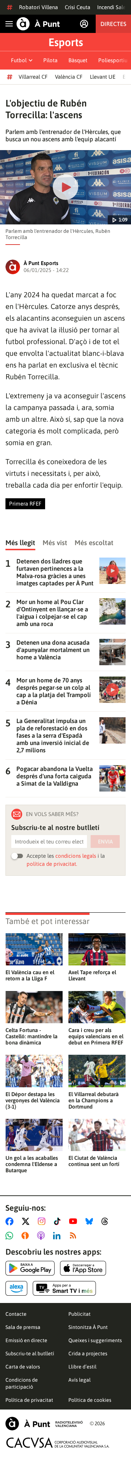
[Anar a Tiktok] (59, 1221)
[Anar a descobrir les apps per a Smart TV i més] (64, 1288)
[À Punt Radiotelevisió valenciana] (44, 1423)
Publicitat (79, 1314)
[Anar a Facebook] (10, 1221)
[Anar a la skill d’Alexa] (16, 1288)
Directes (113, 24)
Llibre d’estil (82, 1367)
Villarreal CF (33, 77)
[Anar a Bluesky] (91, 1221)
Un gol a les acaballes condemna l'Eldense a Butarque (31, 1164)
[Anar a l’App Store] (83, 1268)
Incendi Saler (112, 7)
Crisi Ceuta (77, 7)
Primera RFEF (25, 503)
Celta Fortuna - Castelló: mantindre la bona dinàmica (31, 1036)
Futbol (19, 60)
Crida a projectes (87, 1353)
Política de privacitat (29, 1400)
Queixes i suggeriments (95, 1340)
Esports (65, 42)
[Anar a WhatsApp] (10, 1235)
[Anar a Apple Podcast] (42, 1235)
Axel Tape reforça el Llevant (92, 975)
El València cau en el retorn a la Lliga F (29, 975)
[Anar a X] (27, 1221)
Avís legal (79, 1380)
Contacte (16, 1314)
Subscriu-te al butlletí (29, 1353)
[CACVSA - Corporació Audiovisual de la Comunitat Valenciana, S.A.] (57, 1442)
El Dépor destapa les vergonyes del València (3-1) (32, 1100)
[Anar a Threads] (107, 1221)
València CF (69, 77)
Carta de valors (22, 1367)
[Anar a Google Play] (30, 1268)
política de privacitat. (52, 864)
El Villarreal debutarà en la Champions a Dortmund (93, 1100)
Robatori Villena (38, 7)
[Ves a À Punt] (38, 23)
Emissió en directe (26, 1340)
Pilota (50, 60)
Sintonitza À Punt (88, 1327)
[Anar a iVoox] (26, 1235)
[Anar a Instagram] (43, 1221)
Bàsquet (77, 60)
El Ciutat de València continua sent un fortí (93, 1161)
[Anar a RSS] (74, 1235)
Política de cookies (89, 1400)
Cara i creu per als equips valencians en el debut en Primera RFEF (95, 1036)
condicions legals (75, 856)
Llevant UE (102, 77)
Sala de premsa (22, 1327)
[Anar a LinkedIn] (58, 1235)
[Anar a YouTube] (74, 1221)
